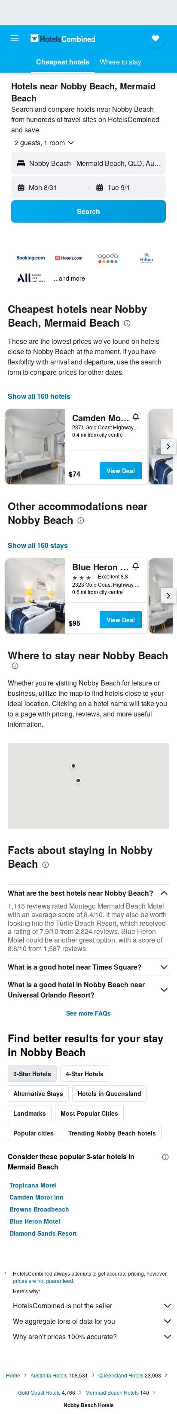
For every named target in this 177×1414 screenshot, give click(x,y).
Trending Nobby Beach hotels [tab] (112, 1133)
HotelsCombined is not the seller (62, 1305)
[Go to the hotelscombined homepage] (62, 38)
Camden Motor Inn (36, 1197)
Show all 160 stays (38, 545)
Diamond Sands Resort (43, 1233)
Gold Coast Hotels (39, 1392)
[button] (14, 38)
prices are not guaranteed (43, 1280)
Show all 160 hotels (39, 396)
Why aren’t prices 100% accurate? (65, 1336)
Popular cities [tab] (33, 1133)
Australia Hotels (49, 1375)
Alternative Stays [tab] (38, 1093)
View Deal (121, 470)
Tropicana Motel (33, 1185)
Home (13, 1375)
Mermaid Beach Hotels (112, 1392)
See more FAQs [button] (88, 1013)
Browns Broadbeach (39, 1209)
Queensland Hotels (120, 1375)
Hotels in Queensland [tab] (109, 1093)
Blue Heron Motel (34, 1221)
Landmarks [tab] (29, 1113)
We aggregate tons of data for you (64, 1321)
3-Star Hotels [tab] (32, 1073)
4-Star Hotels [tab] (85, 1073)
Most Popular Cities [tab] (89, 1113)
